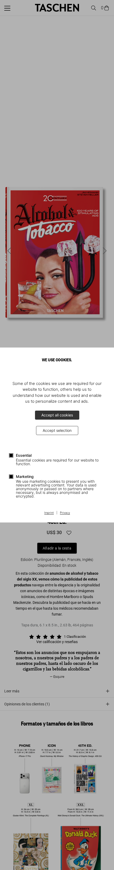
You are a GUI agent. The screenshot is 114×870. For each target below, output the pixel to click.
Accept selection (57, 430)
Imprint (49, 513)
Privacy (65, 513)
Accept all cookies (57, 415)
